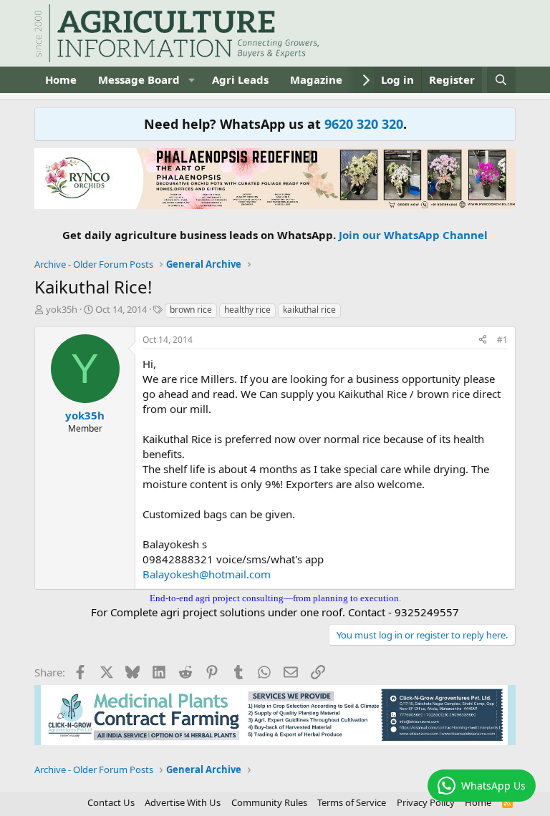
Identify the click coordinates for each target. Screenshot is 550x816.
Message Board (139, 79)
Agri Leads (240, 79)
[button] (191, 80)
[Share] (482, 340)
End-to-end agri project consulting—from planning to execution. (275, 598)
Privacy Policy (426, 802)
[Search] (501, 80)
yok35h (61, 309)
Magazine (316, 79)
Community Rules (269, 802)
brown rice (191, 309)
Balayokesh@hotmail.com (207, 574)
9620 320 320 (363, 123)
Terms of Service (351, 802)
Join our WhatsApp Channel (413, 235)
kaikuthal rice (309, 309)
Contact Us (111, 802)
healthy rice (247, 309)
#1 (502, 340)
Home (61, 79)
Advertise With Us (183, 802)
